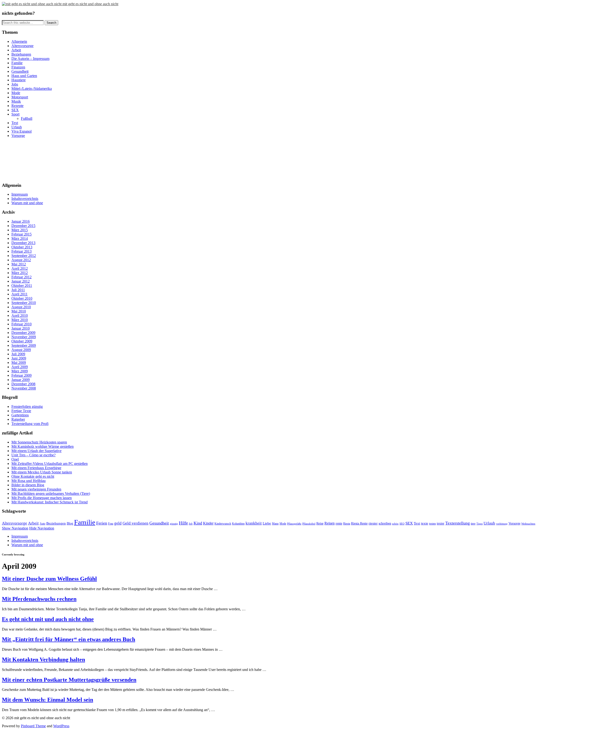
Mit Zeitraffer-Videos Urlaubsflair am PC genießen (49, 464)
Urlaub (16, 127)
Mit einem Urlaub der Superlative (36, 451)
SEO (401, 523)
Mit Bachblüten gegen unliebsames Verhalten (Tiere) (50, 493)
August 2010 (21, 307)
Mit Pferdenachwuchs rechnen (39, 599)
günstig (174, 523)
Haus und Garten (24, 76)
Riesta (346, 523)
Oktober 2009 (21, 341)
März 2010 (19, 320)
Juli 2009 (18, 354)
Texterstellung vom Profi (29, 424)
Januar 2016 (20, 221)
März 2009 (19, 371)
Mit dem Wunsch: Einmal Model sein (47, 700)
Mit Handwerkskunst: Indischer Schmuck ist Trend (49, 502)
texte (424, 523)
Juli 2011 (18, 290)
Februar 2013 (21, 251)
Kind (198, 523)
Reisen (329, 523)
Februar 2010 (21, 324)
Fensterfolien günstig (27, 407)
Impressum (19, 194)
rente (339, 523)
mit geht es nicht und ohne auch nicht (90, 4)
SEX (15, 110)
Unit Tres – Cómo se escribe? (33, 455)
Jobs (14, 84)
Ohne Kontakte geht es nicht (32, 476)
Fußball (26, 118)
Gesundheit (19, 71)
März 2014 (19, 238)
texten (432, 523)
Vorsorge (18, 136)
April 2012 (19, 268)
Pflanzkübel (308, 523)
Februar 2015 (21, 234)
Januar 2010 (20, 328)
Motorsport (19, 97)
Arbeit (16, 50)
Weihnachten (528, 523)
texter (440, 523)
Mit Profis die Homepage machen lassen (41, 498)
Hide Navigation (41, 528)
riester (373, 523)
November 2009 (23, 337)
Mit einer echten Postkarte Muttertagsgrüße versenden (69, 680)
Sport (15, 114)
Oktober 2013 (21, 247)
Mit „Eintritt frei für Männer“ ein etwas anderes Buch (68, 639)
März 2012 (19, 273)
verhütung (502, 523)
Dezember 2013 (23, 243)
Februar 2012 (21, 277)
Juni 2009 (18, 358)
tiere (473, 523)
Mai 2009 (18, 363)
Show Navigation (15, 528)
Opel (15, 459)
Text (14, 123)
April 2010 (19, 315)
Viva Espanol (21, 131)
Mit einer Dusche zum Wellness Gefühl (49, 579)
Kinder (208, 523)
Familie (17, 63)
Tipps (479, 523)
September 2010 (23, 303)
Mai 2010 (18, 311)
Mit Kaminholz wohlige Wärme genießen (42, 446)
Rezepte (17, 106)
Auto (42, 523)
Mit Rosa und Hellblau (28, 481)
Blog (70, 523)
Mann (275, 523)
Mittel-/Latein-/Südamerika (31, 89)
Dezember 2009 (23, 333)
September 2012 (23, 256)
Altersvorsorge (22, 46)
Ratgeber (18, 419)
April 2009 (19, 367)
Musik (16, 101)
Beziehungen (21, 54)
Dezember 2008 (23, 384)
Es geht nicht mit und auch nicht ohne (48, 619)
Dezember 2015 (23, 226)
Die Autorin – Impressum (30, 59)
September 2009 (23, 345)
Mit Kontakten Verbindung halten (43, 659)
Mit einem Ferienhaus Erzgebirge (36, 468)
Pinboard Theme (33, 726)
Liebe (267, 523)
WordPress (61, 726)
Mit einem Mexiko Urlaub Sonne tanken (41, 472)
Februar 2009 (21, 375)
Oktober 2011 (21, 286)
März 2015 (19, 230)
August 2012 (21, 260)
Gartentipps (20, 415)
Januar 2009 (20, 380)
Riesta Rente (359, 523)
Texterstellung (457, 523)
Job (191, 523)
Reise (319, 523)
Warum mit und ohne (27, 203)
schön (395, 523)
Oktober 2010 (21, 298)
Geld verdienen (135, 523)
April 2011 (19, 294)
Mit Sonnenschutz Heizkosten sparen (39, 442)
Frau (110, 523)
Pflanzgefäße (294, 523)
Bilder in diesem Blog (27, 485)
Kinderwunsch (222, 523)
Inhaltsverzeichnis (24, 199)
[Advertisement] (23, 159)
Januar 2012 (20, 281)
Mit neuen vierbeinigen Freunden (36, 489)
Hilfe (183, 522)
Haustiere (18, 80)
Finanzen (18, 67)
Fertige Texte (21, 411)
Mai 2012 (18, 264)
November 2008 (23, 388)
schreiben (385, 523)
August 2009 (21, 350)
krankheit (254, 523)
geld (118, 523)
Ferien (101, 523)
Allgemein (19, 41)
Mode (15, 93)
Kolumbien (238, 523)
